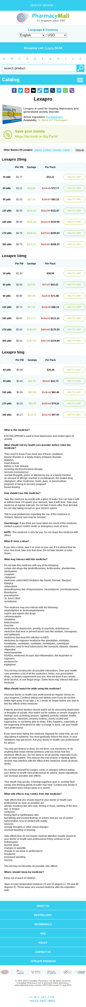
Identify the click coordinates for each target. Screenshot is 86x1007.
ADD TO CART (74, 177)
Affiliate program (43, 961)
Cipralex (57, 150)
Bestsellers (43, 915)
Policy (43, 942)
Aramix (38, 150)
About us (43, 906)
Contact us (43, 952)
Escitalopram (54, 116)
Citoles (66, 150)
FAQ (43, 933)
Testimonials (43, 924)
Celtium (47, 150)
